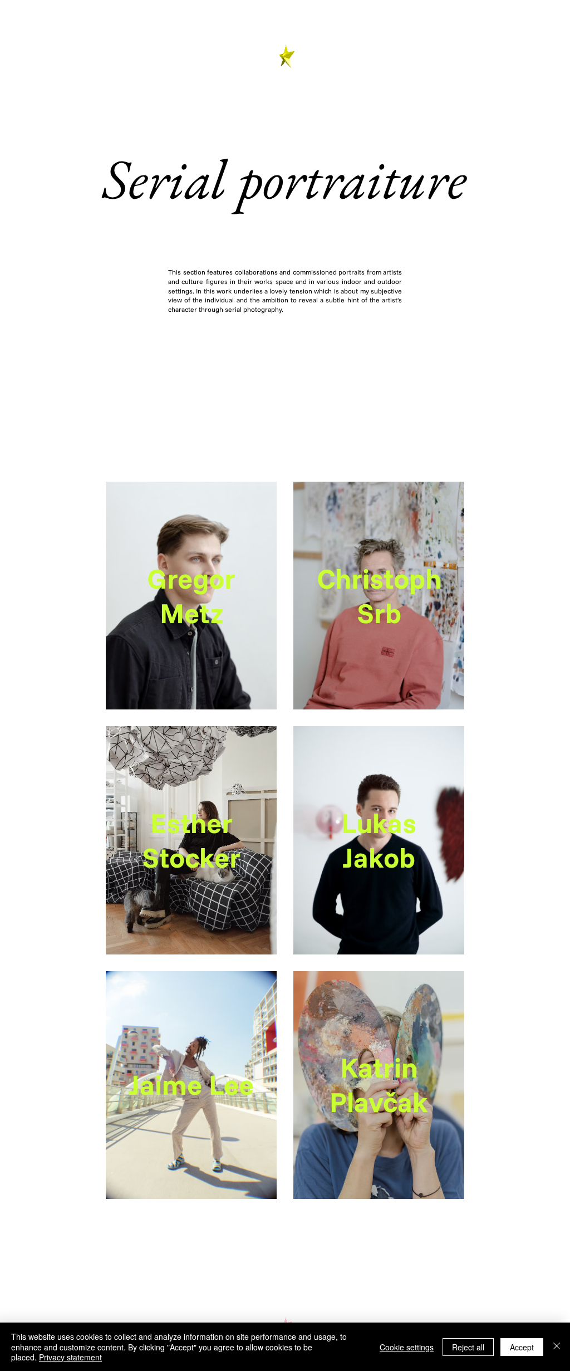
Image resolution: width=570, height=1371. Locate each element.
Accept (522, 1347)
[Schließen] (556, 1346)
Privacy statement (70, 1357)
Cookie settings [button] (407, 1347)
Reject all (468, 1347)
